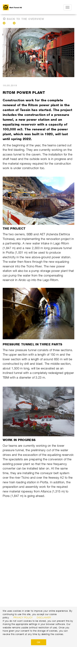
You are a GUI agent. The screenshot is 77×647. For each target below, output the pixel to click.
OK (38, 642)
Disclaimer (44, 617)
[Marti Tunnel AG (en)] (20, 7)
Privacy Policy (23, 617)
